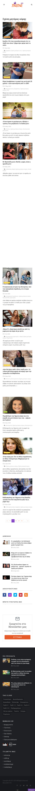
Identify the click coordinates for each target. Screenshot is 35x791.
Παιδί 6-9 (26, 705)
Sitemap (6, 736)
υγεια (5, 411)
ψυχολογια (7, 37)
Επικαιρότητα (9, 88)
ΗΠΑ (8, 90)
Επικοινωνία (7, 730)
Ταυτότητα (7, 727)
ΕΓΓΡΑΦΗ (17, 637)
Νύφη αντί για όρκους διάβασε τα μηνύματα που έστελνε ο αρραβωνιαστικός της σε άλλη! (21, 554)
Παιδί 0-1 (6, 705)
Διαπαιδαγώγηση (18, 699)
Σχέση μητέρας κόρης (16, 129)
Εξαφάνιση (17, 88)
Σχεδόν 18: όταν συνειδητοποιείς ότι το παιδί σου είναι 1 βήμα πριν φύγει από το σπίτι (17, 43)
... (24, 521)
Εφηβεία (8, 50)
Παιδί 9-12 (6, 708)
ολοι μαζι (7, 77)
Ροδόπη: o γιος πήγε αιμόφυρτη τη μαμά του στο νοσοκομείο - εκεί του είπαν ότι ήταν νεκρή (21, 661)
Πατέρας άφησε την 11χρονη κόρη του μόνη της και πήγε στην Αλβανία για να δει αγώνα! (21, 578)
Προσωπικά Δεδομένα (10, 739)
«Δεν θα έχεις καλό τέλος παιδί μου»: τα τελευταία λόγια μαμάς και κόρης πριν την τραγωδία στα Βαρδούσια (17, 371)
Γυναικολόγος (7, 699)
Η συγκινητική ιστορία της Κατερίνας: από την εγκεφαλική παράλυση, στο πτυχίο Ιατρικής (17, 289)
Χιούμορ (23, 711)
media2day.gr (8, 767)
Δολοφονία (9, 425)
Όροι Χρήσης (8, 733)
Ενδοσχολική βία (10, 507)
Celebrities (8, 169)
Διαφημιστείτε (8, 724)
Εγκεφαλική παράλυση (12, 296)
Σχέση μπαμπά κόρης (24, 466)
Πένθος (8, 129)
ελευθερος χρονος (9, 157)
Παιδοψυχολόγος (16, 708)
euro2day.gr (7, 761)
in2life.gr (6, 758)
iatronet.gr (7, 755)
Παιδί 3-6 (19, 705)
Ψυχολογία (9, 338)
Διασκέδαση (6, 702)
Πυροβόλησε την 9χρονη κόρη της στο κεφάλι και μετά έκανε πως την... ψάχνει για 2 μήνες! (16, 418)
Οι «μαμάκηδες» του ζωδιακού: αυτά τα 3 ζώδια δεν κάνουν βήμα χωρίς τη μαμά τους (21, 543)
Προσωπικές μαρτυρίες (9, 297)
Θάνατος (8, 378)
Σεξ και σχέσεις (7, 711)
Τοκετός (16, 711)
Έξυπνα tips (15, 702)
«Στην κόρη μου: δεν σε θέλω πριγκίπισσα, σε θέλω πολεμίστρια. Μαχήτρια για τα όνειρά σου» (17, 459)
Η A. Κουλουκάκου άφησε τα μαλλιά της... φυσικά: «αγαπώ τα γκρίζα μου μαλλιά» (21, 566)
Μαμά (13, 169)
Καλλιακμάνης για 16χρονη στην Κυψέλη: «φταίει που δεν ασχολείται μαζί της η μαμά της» (16, 499)
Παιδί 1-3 (13, 705)
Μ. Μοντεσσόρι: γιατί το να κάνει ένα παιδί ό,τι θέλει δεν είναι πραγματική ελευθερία (21, 673)
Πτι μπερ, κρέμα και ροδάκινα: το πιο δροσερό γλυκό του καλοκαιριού (21, 685)
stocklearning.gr (8, 764)
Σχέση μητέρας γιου (16, 50)
